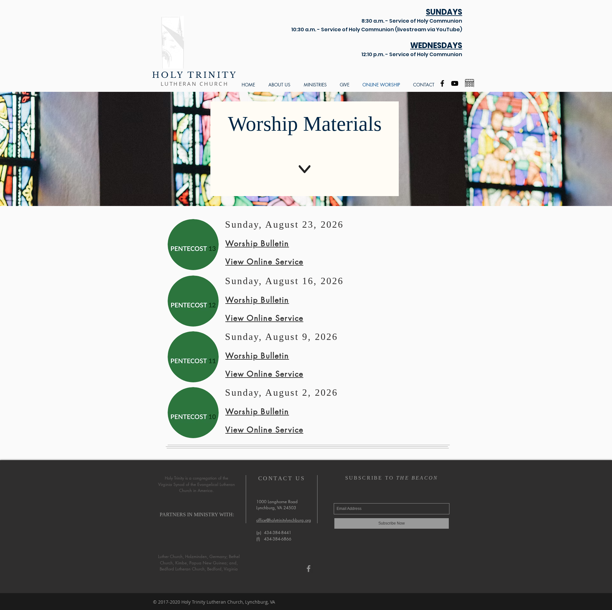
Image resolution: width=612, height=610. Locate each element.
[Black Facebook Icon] (442, 83)
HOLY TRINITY (194, 75)
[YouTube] (454, 83)
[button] (279, 84)
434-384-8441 (277, 532)
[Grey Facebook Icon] (308, 568)
